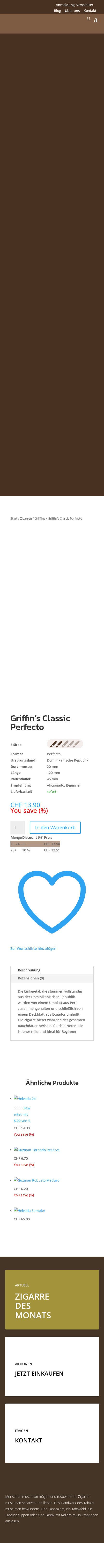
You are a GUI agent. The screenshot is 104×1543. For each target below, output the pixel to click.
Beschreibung (29, 970)
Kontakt (90, 10)
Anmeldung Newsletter (74, 4)
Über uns (72, 10)
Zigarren (26, 518)
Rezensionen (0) (31, 978)
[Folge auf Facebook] (9, 5)
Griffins (40, 518)
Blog (57, 10)
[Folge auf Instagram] (19, 5)
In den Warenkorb (55, 827)
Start (13, 518)
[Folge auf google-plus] (28, 5)
